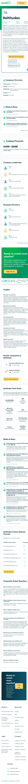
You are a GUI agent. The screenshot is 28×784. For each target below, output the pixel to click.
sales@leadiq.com (14, 774)
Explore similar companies (11, 379)
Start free (21, 3)
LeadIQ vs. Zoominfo (20, 740)
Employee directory (14, 65)
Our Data (17, 729)
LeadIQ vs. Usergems (20, 756)
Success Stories (5, 726)
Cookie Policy (5, 743)
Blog (16, 714)
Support (17, 720)
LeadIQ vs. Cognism (20, 749)
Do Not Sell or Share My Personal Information (6, 751)
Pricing (16, 711)
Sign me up (10, 271)
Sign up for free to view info (16, 56)
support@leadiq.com (15, 771)
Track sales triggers (6, 714)
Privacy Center (19, 732)
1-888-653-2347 (14, 768)
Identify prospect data (7, 711)
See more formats (8, 571)
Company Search (19, 717)
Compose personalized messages (4, 719)
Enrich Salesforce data (7, 723)
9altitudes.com (21, 603)
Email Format (12, 61)
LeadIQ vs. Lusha (19, 746)
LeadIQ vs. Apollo (19, 743)
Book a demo (19, 686)
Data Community (19, 726)
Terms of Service (5, 746)
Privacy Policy (5, 740)
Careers (17, 723)
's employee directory (10, 627)
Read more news (24, 130)
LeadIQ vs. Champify (20, 759)
